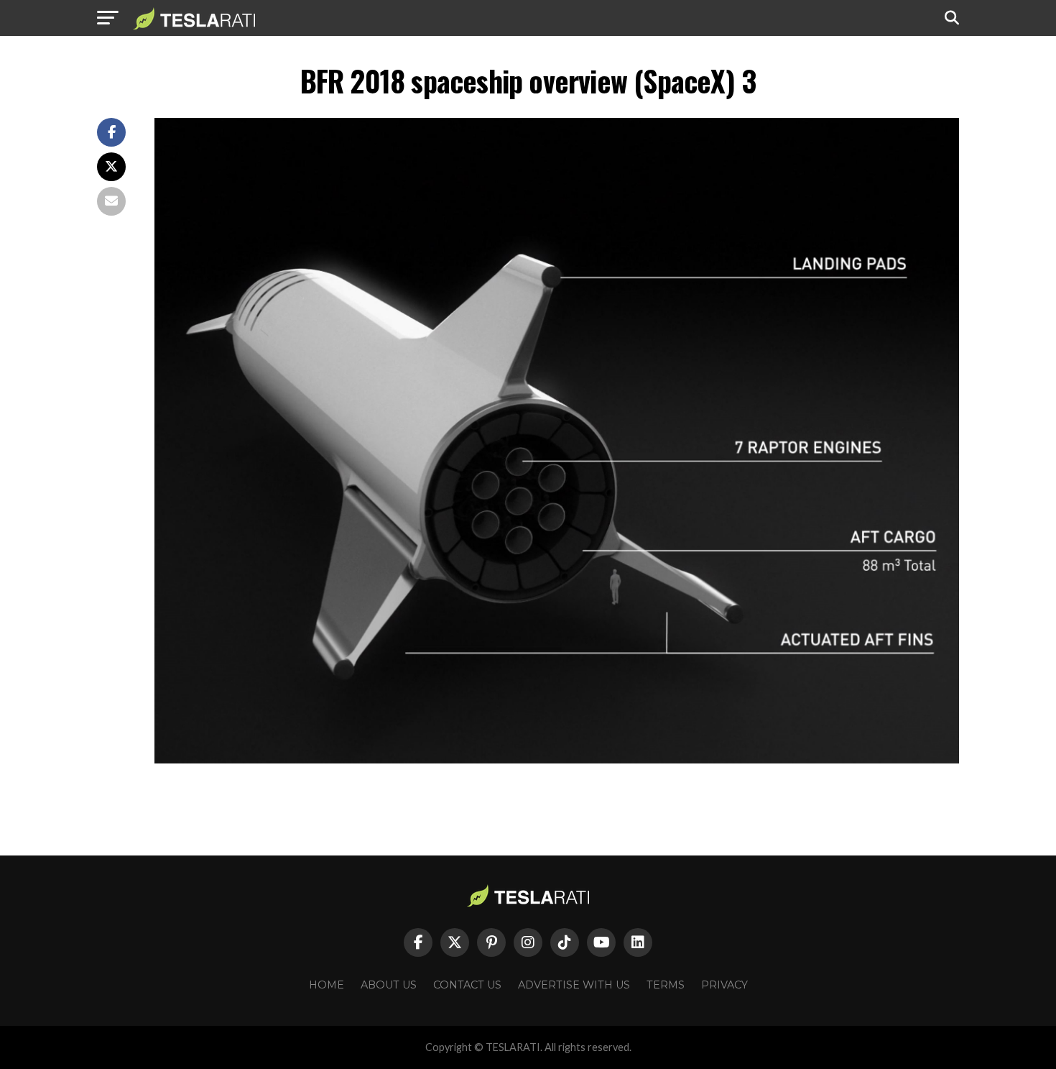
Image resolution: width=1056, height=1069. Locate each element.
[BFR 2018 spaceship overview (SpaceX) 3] (556, 759)
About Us (389, 984)
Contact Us (467, 984)
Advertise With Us (574, 984)
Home (326, 984)
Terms (666, 984)
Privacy (724, 984)
